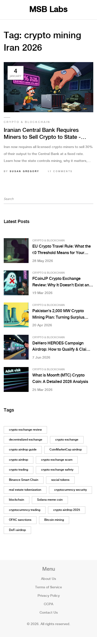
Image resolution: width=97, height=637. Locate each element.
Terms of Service (48, 587)
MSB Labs (48, 9)
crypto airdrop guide (23, 449)
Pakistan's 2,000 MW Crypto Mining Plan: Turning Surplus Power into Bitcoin (58, 315)
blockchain (16, 499)
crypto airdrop (18, 459)
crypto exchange (66, 439)
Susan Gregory (24, 171)
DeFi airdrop (17, 530)
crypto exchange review (25, 429)
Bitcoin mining (54, 520)
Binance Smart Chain (23, 480)
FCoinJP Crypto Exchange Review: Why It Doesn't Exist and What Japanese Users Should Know (62, 282)
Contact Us (49, 612)
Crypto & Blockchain (27, 122)
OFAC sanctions (20, 520)
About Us (48, 579)
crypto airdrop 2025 (66, 510)
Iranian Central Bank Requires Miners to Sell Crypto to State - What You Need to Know (42, 134)
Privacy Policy (49, 596)
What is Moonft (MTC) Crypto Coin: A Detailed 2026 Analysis (60, 378)
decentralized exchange (25, 439)
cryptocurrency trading (24, 510)
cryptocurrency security (70, 489)
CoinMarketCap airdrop (65, 449)
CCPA (48, 604)
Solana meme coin (50, 499)
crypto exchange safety (57, 469)
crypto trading (18, 469)
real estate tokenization (25, 489)
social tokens (60, 480)
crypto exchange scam (56, 459)
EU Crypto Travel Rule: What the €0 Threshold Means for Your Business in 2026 (61, 250)
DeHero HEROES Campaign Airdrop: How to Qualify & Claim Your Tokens (61, 347)
